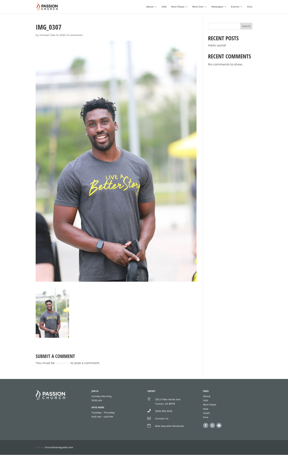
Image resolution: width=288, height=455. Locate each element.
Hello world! (217, 45)
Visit (164, 6)
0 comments (74, 35)
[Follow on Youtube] (219, 425)
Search (246, 26)
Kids (205, 408)
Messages (217, 6)
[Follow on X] (212, 425)
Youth (206, 413)
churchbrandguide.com (59, 447)
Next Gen (198, 6)
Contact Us (161, 418)
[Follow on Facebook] (205, 425)
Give (249, 6)
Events (235, 6)
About (150, 6)
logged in (63, 363)
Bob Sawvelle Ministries (169, 426)
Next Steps (177, 6)
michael (44, 35)
